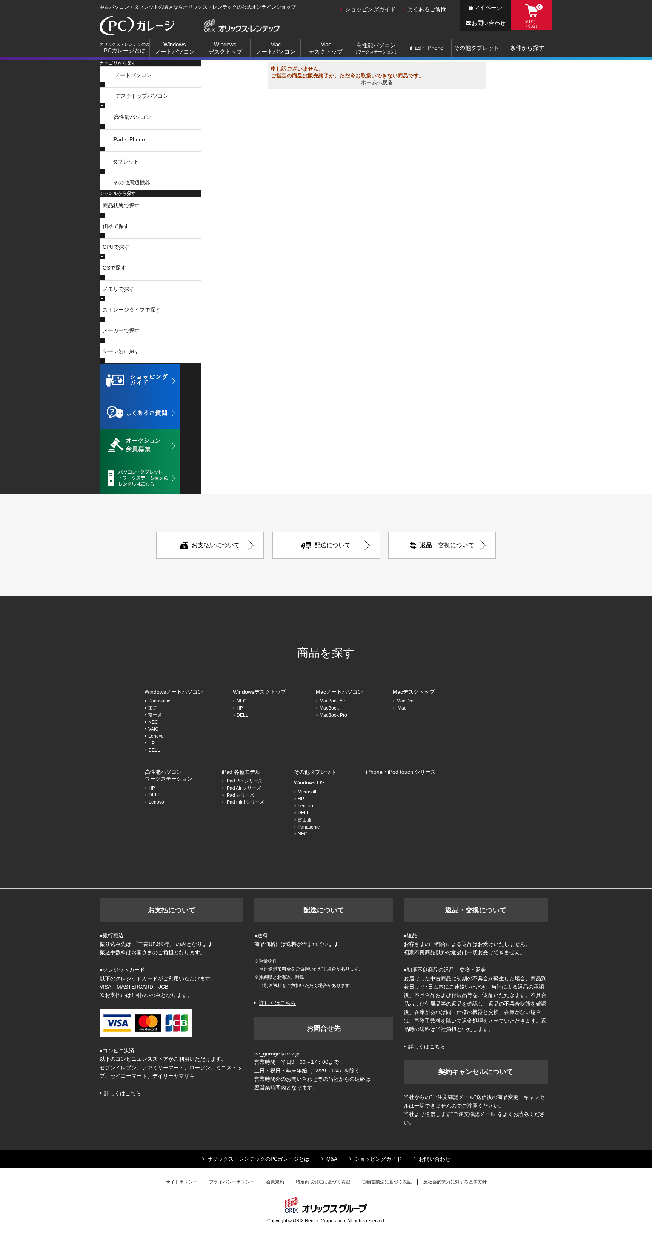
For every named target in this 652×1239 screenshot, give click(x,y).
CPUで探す (116, 247)
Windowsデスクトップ (225, 48)
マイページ (488, 7)
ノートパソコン (133, 75)
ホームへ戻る (377, 82)
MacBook (329, 708)
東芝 (152, 708)
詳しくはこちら (122, 1093)
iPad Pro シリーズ (244, 781)
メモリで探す (118, 289)
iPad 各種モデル (241, 772)
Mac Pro (405, 701)
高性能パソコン (132, 117)
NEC (153, 722)
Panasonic (159, 701)
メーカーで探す (121, 330)
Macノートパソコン (275, 48)
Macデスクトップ (326, 48)
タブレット (125, 162)
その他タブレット (476, 48)
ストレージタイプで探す (132, 310)
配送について (332, 545)
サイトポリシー (181, 1182)
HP (151, 743)
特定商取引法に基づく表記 (323, 1182)
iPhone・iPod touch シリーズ (401, 772)
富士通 (155, 715)
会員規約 (275, 1182)
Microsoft (307, 792)
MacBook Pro (336, 715)
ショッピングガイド (370, 9)
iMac (401, 708)
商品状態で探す (121, 205)
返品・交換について (447, 545)
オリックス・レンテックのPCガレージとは (258, 1159)
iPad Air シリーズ (243, 788)
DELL (154, 750)
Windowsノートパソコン (175, 48)
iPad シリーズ (240, 795)
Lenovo (156, 736)
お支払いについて (216, 545)
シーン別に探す (121, 351)
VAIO (153, 729)
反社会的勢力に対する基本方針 (455, 1182)
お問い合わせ (489, 23)
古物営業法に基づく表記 (387, 1182)
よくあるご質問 (427, 9)
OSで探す (114, 268)
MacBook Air (332, 701)
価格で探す (116, 226)
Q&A (331, 1159)
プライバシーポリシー (231, 1182)
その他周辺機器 (131, 182)
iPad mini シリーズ (245, 802)
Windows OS (309, 782)
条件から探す (527, 48)
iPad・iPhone (426, 48)
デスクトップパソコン (141, 96)
